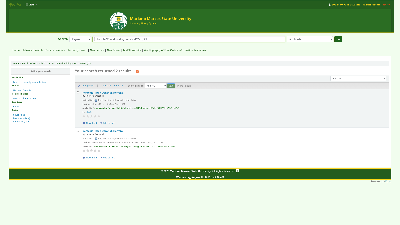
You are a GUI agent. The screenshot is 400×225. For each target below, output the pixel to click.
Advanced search (32, 50)
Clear (387, 4)
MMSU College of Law (24, 98)
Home (16, 50)
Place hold (91, 123)
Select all (106, 85)
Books (16, 106)
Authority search (77, 50)
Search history (371, 5)
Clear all (118, 85)
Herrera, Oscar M (22, 90)
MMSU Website (132, 50)
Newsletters (97, 50)
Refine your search (41, 71)
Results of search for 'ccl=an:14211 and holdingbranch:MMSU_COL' (57, 63)
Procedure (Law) (21, 118)
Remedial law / (103, 93)
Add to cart (108, 123)
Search (63, 39)
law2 (89, 112)
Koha (388, 181)
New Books (113, 50)
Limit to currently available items (30, 82)
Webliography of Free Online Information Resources (175, 50)
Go (338, 39)
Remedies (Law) (21, 121)
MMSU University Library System (16, 5)
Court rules (19, 115)
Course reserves (55, 50)
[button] (31, 5)
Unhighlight (87, 85)
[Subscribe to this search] (137, 71)
